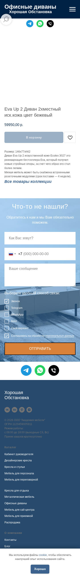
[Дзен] (29, 410)
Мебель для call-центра (19, 509)
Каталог (10, 447)
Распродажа (12, 522)
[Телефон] (50, 23)
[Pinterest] (22, 410)
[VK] (7, 410)
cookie (43, 555)
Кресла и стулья (14, 467)
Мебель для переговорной (21, 479)
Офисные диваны (15, 503)
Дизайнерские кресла (18, 460)
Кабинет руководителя (18, 454)
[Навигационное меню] (72, 9)
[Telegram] (29, 23)
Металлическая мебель (19, 496)
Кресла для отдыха (16, 490)
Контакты (10, 539)
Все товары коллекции (28, 181)
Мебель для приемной (18, 516)
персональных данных (59, 335)
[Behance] (14, 410)
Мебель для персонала (19, 473)
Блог (7, 546)
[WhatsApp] (40, 23)
